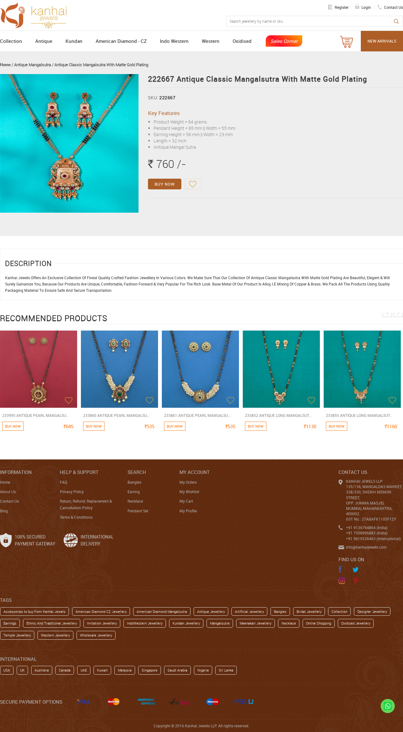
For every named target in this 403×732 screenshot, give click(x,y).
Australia (42, 670)
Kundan (73, 41)
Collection (11, 41)
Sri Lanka (226, 670)
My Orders (188, 482)
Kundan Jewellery (186, 623)
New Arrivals (381, 41)
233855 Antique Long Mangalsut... (359, 415)
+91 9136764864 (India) (367, 527)
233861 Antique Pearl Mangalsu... (197, 415)
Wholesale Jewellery (96, 635)
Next (398, 312)
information (16, 472)
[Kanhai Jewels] (36, 14)
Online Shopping (318, 623)
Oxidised (242, 41)
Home (5, 64)
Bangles (134, 482)
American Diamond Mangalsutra (162, 611)
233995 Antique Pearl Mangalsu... (35, 415)
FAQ (63, 482)
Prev (387, 312)
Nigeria (203, 670)
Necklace (135, 501)
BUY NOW (165, 184)
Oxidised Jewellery (355, 623)
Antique (43, 41)
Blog (4, 510)
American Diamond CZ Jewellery (101, 611)
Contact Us (9, 501)
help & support (79, 472)
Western (210, 41)
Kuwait (102, 670)
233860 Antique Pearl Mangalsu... (116, 415)
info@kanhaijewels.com (366, 547)
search (137, 472)
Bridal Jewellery (309, 611)
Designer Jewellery (372, 611)
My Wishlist (189, 491)
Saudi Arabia (177, 670)
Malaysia (125, 670)
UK (22, 670)
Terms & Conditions (76, 517)
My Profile (188, 510)
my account (194, 472)
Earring (134, 491)
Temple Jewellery (17, 635)
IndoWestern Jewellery (144, 623)
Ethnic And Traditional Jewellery (51, 623)
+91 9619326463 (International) (373, 538)
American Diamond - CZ (121, 41)
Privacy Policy (72, 491)
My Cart (186, 501)
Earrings (9, 623)
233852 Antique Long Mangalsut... (278, 415)
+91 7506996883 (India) (367, 532)
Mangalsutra (220, 623)
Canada (65, 670)
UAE (84, 670)
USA (6, 670)
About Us (8, 491)
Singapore (149, 670)
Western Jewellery (55, 635)
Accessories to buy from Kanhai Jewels (34, 611)
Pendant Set (138, 510)
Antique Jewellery (211, 611)
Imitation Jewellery (102, 623)
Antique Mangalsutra (32, 64)
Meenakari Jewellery (255, 623)
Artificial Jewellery (249, 611)
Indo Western (174, 41)
